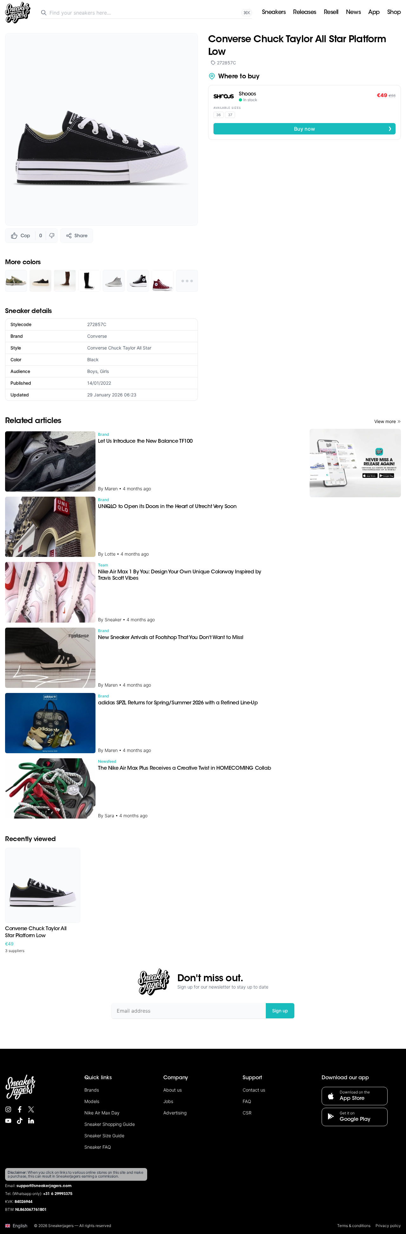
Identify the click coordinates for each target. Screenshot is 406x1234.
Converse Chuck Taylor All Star (119, 347)
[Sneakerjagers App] (355, 463)
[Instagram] (8, 1109)
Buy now (343, 128)
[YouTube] (8, 1121)
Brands (91, 1090)
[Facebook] (19, 1109)
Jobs (168, 1101)
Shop (394, 13)
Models (91, 1101)
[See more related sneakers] (187, 281)
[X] (31, 1109)
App (374, 13)
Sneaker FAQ (97, 1147)
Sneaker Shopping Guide (109, 1124)
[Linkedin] (31, 1121)
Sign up (280, 1010)
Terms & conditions (353, 1225)
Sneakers (273, 13)
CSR (247, 1112)
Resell (331, 13)
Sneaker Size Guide (104, 1135)
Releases (304, 13)
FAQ (247, 1101)
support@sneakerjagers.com (44, 1186)
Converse (97, 336)
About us (172, 1090)
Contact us (254, 1090)
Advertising (175, 1112)
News (353, 13)
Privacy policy (388, 1225)
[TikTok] (19, 1121)
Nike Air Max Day (102, 1112)
